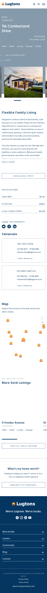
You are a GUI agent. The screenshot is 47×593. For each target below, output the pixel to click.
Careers (6, 538)
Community (8, 545)
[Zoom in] (42, 322)
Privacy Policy (24, 579)
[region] (23, 342)
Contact (6, 559)
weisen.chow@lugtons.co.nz (29, 252)
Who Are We (8, 532)
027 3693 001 (22, 276)
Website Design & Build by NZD (24, 586)
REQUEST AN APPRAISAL (23, 485)
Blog (4, 552)
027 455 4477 (22, 249)
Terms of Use (23, 582)
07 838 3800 (34, 249)
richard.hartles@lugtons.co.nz (29, 279)
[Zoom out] (42, 319)
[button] (16, 354)
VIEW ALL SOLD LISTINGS (23, 446)
